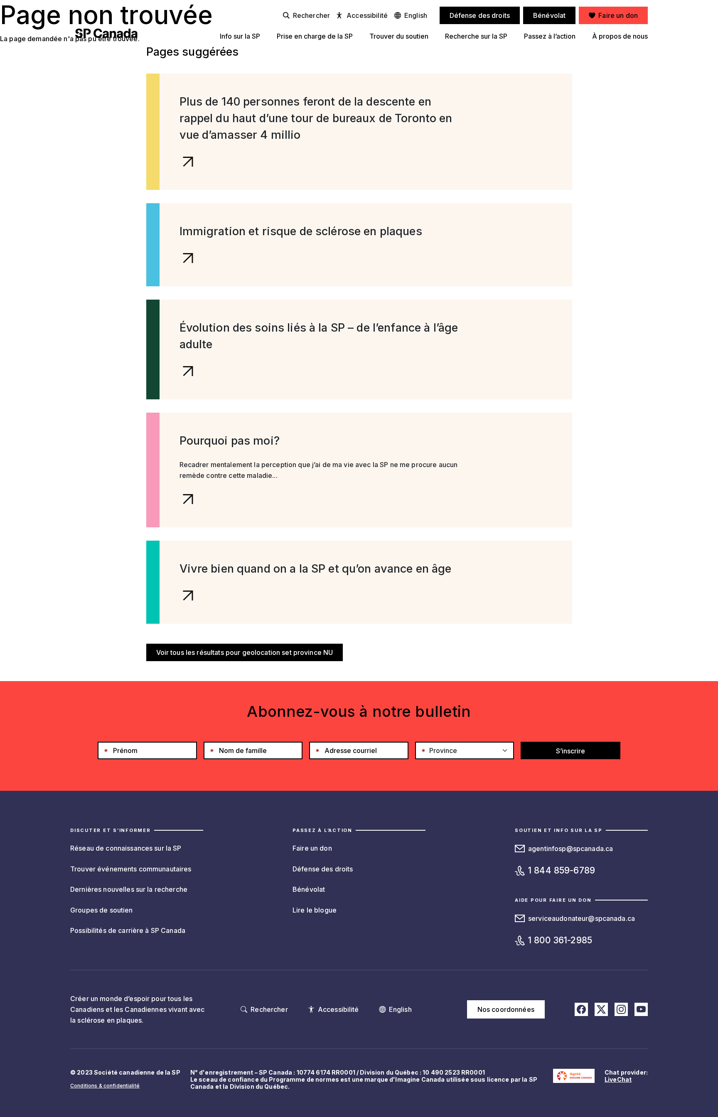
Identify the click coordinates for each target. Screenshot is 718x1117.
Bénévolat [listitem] (549, 15)
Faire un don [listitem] (618, 15)
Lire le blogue (315, 910)
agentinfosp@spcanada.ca (570, 848)
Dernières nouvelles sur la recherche (128, 889)
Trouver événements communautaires (131, 869)
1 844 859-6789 (561, 870)
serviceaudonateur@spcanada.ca (581, 918)
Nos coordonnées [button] (505, 1009)
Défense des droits (323, 869)
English (415, 15)
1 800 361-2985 (560, 940)
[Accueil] (106, 33)
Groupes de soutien (101, 910)
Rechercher (311, 15)
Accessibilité (367, 15)
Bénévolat (309, 889)
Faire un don (312, 848)
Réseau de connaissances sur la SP (126, 848)
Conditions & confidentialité (105, 1086)
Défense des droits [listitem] (480, 15)
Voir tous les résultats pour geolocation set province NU (244, 652)
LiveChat (618, 1079)
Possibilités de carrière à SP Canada (127, 930)
